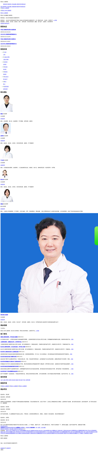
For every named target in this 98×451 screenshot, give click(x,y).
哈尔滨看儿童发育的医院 (53, 431)
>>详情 (55, 20)
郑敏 (2, 203)
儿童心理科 (5, 380)
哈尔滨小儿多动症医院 (44, 430)
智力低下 (21, 380)
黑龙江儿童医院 (4, 12)
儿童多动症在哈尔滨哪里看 (69, 430)
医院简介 (10, 4)
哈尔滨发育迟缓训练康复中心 (40, 431)
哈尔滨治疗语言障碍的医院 (26, 431)
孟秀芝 (2, 135)
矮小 (24, 380)
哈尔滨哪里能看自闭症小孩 (79, 431)
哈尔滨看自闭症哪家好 (72, 433)
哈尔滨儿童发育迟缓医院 (49, 433)
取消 (2, 449)
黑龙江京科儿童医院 (11, 430)
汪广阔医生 (80, 433)
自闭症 (10, 380)
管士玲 (2, 179)
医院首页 (5, 4)
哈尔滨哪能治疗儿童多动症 (56, 430)
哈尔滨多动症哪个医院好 (61, 433)
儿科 (2, 380)
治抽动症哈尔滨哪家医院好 (36, 433)
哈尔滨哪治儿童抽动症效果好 (23, 433)
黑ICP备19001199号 (5, 445)
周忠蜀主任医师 (4, 314)
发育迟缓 (28, 380)
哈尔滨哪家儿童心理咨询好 (13, 431)
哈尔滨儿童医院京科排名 (33, 430)
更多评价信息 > (4, 426)
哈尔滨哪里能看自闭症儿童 (65, 431)
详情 (72, 339)
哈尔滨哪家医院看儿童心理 (82, 430)
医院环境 (19, 4)
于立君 (2, 160)
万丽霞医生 (86, 433)
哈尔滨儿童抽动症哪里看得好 (9, 433)
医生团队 (14, 4)
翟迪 (2, 113)
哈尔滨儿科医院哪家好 (21, 430)
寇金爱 (91, 433)
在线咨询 (3, 23)
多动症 (13, 380)
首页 (2, 6)
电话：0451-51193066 (6, 440)
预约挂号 (7, 23)
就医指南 (14, 6)
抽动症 (17, 380)
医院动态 (23, 4)
